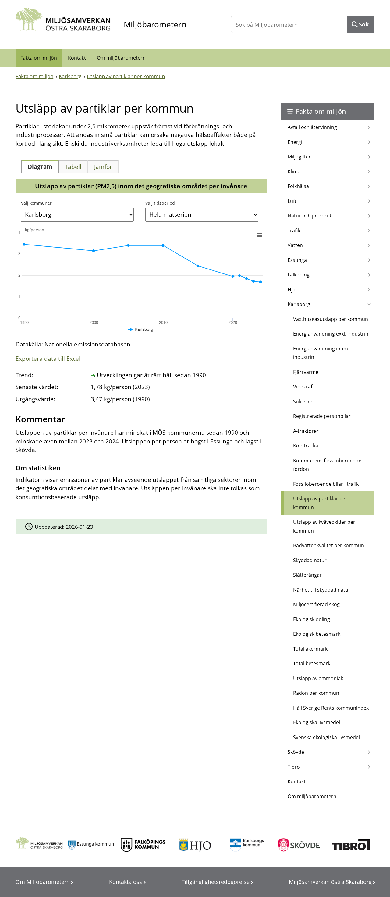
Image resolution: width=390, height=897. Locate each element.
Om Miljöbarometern (43, 881)
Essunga (297, 260)
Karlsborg (70, 76)
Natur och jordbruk (310, 215)
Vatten (295, 245)
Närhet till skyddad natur (321, 589)
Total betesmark (311, 663)
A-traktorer (306, 431)
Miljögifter (299, 156)
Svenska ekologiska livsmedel (326, 737)
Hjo (292, 289)
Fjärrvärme (305, 372)
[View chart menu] (259, 235)
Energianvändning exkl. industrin (330, 333)
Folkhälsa (298, 186)
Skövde (296, 752)
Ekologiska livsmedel (316, 722)
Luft (292, 201)
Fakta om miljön (38, 57)
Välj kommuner (36, 203)
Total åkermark (310, 648)
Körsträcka (305, 445)
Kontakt (77, 57)
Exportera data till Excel (48, 359)
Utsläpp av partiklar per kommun (126, 76)
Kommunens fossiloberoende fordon (327, 465)
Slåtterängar (307, 575)
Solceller (303, 401)
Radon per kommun (316, 693)
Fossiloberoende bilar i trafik (326, 484)
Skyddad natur (310, 560)
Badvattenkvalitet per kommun (328, 545)
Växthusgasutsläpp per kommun (330, 319)
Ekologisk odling (311, 619)
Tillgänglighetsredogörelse (216, 881)
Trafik (294, 230)
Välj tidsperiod (160, 203)
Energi (295, 142)
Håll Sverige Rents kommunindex (331, 707)
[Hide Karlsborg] (140, 329)
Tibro (294, 766)
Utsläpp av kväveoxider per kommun (324, 526)
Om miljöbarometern (121, 57)
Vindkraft (303, 386)
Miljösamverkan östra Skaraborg (330, 881)
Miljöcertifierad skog (316, 604)
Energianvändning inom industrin (320, 353)
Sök (364, 24)
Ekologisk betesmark (316, 634)
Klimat (295, 171)
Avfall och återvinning (312, 127)
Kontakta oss (125, 881)
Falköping (299, 274)
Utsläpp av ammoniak (318, 678)
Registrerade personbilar (322, 416)
